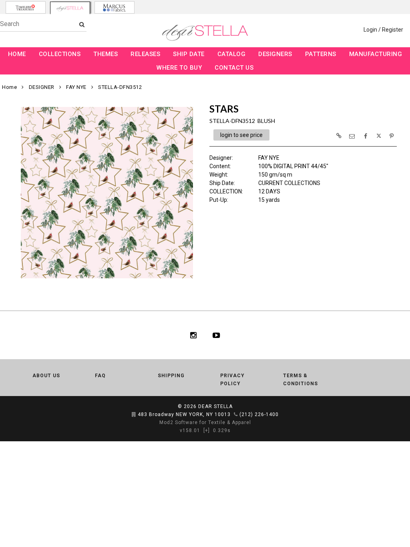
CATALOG (231, 54)
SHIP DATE (189, 54)
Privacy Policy (232, 379)
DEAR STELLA (215, 406)
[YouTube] (216, 335)
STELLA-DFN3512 (120, 87)
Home (9, 87)
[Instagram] (193, 335)
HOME (17, 54)
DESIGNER (41, 87)
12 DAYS (269, 191)
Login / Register (383, 29)
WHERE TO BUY (179, 67)
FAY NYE (76, 87)
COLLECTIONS (60, 54)
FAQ (100, 375)
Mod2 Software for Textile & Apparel (205, 422)
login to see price (241, 135)
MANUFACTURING (375, 54)
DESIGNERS (275, 54)
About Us (46, 375)
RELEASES (145, 54)
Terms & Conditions (300, 379)
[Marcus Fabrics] (114, 7)
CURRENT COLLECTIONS (289, 183)
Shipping (171, 375)
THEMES (105, 54)
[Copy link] (339, 135)
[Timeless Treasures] (26, 7)
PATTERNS (320, 54)
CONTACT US (234, 67)
